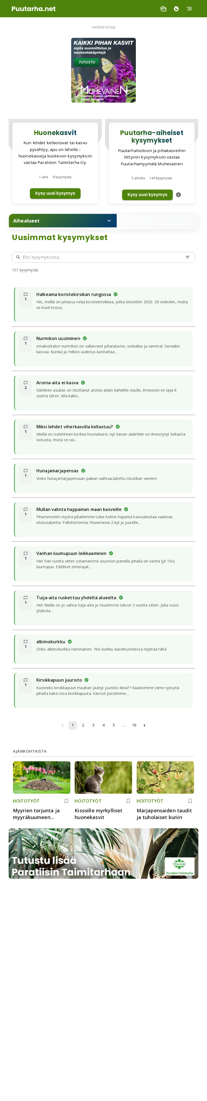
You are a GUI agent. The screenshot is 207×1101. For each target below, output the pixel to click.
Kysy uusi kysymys (55, 193)
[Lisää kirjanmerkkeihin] (66, 801)
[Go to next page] (144, 725)
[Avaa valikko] (189, 9)
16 (134, 725)
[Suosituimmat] (176, 9)
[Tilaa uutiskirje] (163, 9)
